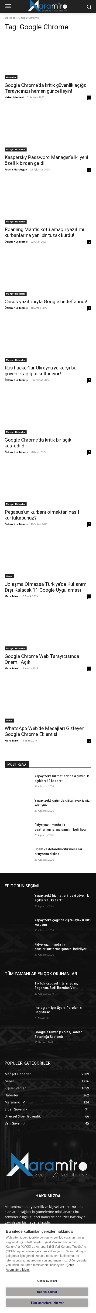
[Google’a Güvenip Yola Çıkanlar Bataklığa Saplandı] (18, 1039)
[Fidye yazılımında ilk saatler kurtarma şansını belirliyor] (18, 832)
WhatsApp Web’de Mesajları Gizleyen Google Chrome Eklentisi (44, 731)
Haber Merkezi (14, 97)
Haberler (11, 77)
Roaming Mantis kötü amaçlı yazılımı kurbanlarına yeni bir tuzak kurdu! (44, 232)
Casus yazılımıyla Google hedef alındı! (46, 301)
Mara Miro (11, 596)
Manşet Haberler (15, 149)
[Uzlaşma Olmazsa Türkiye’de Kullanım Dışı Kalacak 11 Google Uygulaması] (48, 556)
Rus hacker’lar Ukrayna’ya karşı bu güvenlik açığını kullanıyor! (40, 370)
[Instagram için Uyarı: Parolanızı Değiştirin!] (18, 1015)
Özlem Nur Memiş (16, 241)
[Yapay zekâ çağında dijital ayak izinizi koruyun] (18, 807)
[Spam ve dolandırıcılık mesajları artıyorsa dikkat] (18, 856)
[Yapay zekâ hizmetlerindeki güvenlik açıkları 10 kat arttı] (18, 783)
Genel (9, 576)
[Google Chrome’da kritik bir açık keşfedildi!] (48, 412)
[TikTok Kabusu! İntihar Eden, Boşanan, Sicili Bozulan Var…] (18, 990)
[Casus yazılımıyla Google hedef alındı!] (48, 274)
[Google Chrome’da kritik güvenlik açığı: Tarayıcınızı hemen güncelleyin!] (48, 57)
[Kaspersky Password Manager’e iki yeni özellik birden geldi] (48, 129)
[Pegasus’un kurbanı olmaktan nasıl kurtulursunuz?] (48, 484)
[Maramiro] (48, 1164)
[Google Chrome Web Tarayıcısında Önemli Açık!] (48, 628)
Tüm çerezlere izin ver (47, 1303)
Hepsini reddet (47, 1292)
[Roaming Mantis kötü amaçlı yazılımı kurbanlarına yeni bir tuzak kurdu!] (48, 202)
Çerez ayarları (47, 1281)
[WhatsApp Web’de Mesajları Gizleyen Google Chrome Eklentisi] (48, 701)
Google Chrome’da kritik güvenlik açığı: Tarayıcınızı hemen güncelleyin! (45, 88)
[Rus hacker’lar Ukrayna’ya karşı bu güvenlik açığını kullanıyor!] (48, 340)
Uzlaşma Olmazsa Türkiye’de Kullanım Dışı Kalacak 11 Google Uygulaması (45, 587)
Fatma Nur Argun (16, 169)
